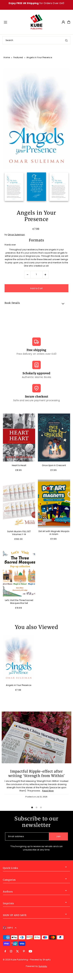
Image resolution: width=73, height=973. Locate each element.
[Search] (66, 40)
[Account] (63, 22)
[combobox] (36, 40)
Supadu (43, 966)
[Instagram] (11, 951)
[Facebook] (5, 951)
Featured (18, 57)
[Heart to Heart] (19, 438)
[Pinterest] (24, 951)
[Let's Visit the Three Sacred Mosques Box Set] (19, 573)
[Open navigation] (15, 22)
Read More (47, 790)
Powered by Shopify (40, 959)
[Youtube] (30, 951)
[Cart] (68, 22)
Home (7, 57)
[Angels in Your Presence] (18, 658)
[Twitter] (17, 951)
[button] (36, 303)
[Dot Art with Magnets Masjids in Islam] (54, 504)
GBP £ (10, 927)
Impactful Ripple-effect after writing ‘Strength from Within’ (36, 773)
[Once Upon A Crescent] (54, 438)
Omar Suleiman (16, 234)
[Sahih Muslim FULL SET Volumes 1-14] (19, 504)
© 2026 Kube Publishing (15, 959)
